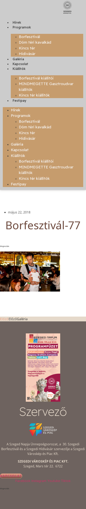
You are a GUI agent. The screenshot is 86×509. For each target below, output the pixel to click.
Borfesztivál (29, 36)
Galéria (18, 59)
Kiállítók (19, 69)
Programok (22, 27)
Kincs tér (27, 48)
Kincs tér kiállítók (34, 95)
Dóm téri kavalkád (35, 42)
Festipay (19, 101)
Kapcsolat (20, 64)
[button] (43, 246)
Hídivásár (27, 53)
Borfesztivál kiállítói (36, 78)
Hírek (17, 22)
